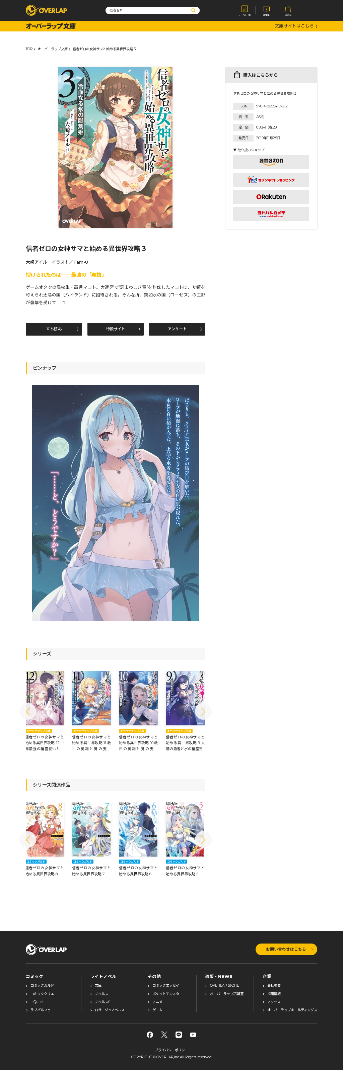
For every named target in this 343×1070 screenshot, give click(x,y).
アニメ (157, 1002)
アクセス (273, 1002)
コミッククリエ (42, 994)
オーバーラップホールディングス (292, 1010)
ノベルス (101, 994)
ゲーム (157, 1010)
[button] (27, 711)
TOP (29, 49)
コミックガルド (42, 985)
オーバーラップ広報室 (227, 994)
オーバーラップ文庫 (53, 49)
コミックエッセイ (165, 985)
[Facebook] (150, 1035)
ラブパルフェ (40, 1010)
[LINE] (179, 1035)
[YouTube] (193, 1035)
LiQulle (36, 1002)
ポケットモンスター (167, 994)
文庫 (98, 985)
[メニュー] (310, 10)
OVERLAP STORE (224, 985)
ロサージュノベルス (110, 1010)
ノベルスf (102, 1002)
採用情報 (274, 994)
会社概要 (274, 985)
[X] (164, 1035)
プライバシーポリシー (171, 1050)
